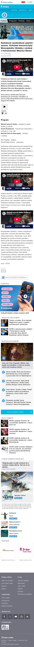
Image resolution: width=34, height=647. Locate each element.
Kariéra (20, 589)
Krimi (4, 293)
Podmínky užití (22, 640)
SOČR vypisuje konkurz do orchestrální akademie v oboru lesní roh (20, 423)
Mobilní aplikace (7, 606)
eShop (4, 589)
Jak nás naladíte (23, 580)
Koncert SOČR (6, 56)
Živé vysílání (6, 304)
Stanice (4, 586)
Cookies (4, 640)
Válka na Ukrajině (7, 580)
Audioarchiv (23, 10)
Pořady (21, 21)
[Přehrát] (4, 107)
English (4, 642)
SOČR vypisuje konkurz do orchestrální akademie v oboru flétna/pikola (20, 440)
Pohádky (5, 297)
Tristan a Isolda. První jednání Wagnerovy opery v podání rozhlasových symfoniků (20, 322)
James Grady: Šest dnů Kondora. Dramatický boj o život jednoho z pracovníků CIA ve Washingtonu (18, 374)
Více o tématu (7, 418)
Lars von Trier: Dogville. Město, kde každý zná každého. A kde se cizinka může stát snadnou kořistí (16, 365)
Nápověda (21, 583)
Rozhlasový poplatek (25, 594)
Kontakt (20, 591)
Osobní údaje (12, 640)
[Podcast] (2, 113)
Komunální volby (7, 583)
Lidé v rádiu (22, 586)
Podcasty (5, 603)
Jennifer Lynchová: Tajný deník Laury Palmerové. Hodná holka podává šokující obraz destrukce (18, 382)
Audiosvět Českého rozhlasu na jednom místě (15, 313)
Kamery (30, 10)
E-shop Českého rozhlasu (13, 459)
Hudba (4, 21)
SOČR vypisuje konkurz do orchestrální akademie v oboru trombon (20, 431)
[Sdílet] (5, 113)
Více (29, 21)
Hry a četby (6, 289)
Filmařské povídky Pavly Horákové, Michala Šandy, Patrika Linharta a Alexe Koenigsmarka (18, 402)
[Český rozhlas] (7, 2)
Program (14, 10)
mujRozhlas (5, 283)
